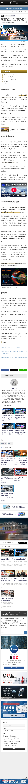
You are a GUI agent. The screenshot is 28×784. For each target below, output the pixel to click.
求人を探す (14, 667)
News (2, 15)
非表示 (7, 71)
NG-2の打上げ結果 (7, 76)
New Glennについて (8, 74)
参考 (6, 83)
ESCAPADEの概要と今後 (9, 79)
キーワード (5, 722)
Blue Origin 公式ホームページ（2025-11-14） (12, 347)
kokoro (14, 388)
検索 (14, 748)
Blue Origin (13, 15)
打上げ (7, 15)
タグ (4, 733)
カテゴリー (5, 728)
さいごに (5, 81)
